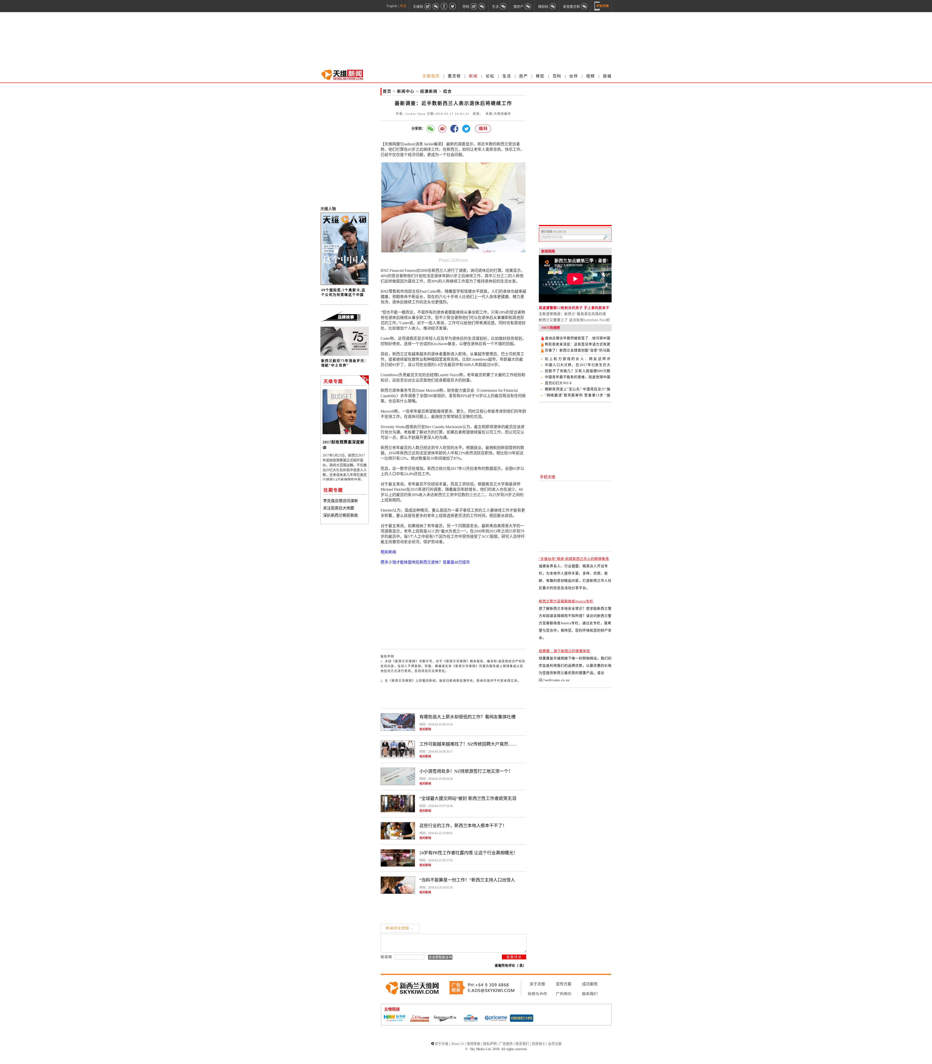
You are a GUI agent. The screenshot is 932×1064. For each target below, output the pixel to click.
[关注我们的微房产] (528, 6)
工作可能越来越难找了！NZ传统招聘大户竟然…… (468, 744)
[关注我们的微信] (436, 6)
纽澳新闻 (429, 91)
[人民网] (420, 1018)
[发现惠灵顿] (584, 6)
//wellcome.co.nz (556, 680)
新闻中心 (406, 91)
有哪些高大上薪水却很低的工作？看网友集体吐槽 (467, 717)
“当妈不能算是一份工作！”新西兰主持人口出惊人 (467, 880)
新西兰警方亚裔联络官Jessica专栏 (566, 601)
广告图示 (563, 994)
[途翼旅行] (445, 1018)
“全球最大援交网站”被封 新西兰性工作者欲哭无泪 (467, 798)
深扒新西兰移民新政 (340, 515)
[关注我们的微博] (427, 6)
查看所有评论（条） (510, 965)
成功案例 (590, 984)
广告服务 (506, 1044)
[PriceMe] (496, 1018)
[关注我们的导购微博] (473, 6)
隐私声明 (490, 1044)
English (392, 6)
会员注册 (555, 1044)
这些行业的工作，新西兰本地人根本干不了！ (463, 825)
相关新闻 (425, 729)
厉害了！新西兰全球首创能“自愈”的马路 (577, 350)
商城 (607, 76)
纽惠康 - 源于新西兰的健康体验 (564, 651)
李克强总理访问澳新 (340, 501)
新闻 (473, 76)
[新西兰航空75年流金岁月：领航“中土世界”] (344, 355)
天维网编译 (502, 114)
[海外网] (394, 1018)
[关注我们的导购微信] (553, 6)
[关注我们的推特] (452, 6)
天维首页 (431, 76)
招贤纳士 (538, 1044)
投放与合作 (537, 994)
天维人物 (328, 209)
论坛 (490, 76)
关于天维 (537, 984)
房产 (523, 76)
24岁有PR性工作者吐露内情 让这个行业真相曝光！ (468, 852)
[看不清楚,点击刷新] (440, 957)
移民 (540, 76)
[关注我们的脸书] (444, 6)
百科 (557, 76)
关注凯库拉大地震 (338, 508)
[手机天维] (601, 6)
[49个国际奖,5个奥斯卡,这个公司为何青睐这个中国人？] (344, 284)
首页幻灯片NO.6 (558, 383)
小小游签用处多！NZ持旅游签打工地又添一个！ (466, 771)
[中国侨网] (470, 1018)
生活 (506, 76)
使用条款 (473, 1044)
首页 (387, 91)
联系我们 (590, 994)
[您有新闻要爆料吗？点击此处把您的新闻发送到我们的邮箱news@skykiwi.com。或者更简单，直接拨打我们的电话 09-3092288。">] (483, 129)
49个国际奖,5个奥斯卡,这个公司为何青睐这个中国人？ (343, 294)
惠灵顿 (454, 76)
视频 (590, 76)
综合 (447, 91)
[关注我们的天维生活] (503, 6)
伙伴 (573, 76)
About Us (457, 1044)
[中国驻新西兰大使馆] (521, 1018)
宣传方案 (563, 984)
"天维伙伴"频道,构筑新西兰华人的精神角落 (574, 559)
